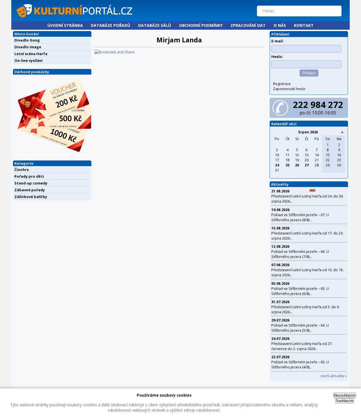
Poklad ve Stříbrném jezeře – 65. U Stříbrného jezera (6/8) (300, 291)
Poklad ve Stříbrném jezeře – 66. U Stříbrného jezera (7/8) (300, 254)
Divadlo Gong (27, 40)
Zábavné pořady (29, 189)
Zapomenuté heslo (289, 88)
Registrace (282, 83)
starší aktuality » (333, 375)
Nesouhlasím (344, 395)
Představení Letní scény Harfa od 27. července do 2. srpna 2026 (302, 346)
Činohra (21, 169)
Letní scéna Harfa (30, 53)
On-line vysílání (28, 60)
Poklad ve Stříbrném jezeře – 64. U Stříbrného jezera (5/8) (300, 328)
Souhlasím (344, 401)
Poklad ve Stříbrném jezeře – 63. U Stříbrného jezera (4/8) (300, 364)
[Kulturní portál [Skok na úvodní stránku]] (132, 18)
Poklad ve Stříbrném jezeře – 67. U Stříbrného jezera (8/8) (300, 217)
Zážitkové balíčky (30, 196)
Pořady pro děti (29, 176)
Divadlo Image (27, 46)
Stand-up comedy (30, 183)
